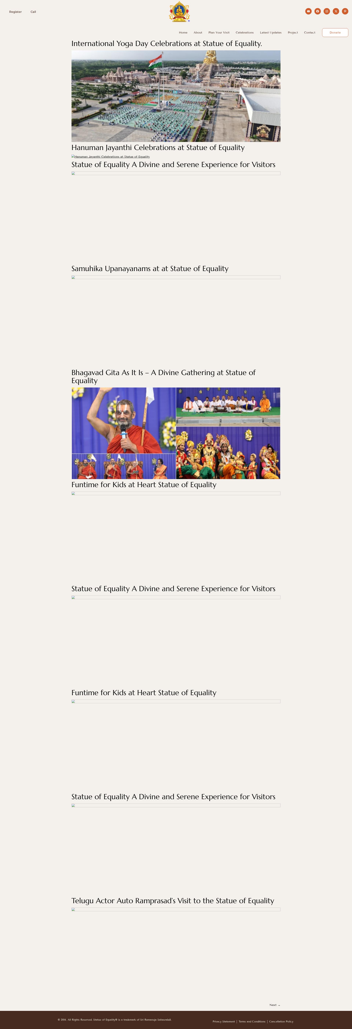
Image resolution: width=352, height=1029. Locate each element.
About (198, 32)
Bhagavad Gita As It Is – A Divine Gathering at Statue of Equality (164, 376)
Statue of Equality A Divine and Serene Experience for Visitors (173, 164)
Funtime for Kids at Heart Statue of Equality (144, 484)
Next (275, 1005)
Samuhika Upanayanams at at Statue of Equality (150, 268)
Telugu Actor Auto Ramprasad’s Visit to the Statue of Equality (173, 900)
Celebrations (245, 32)
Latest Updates (271, 32)
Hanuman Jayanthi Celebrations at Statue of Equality (158, 147)
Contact (309, 32)
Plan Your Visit (219, 32)
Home (183, 32)
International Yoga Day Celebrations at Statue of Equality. (167, 43)
